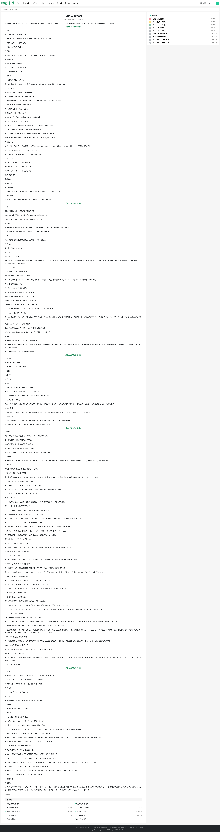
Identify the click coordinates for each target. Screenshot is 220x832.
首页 (18, 3)
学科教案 (59, 3)
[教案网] (7, 3)
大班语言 (8, 794)
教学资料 (76, 3)
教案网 (9, 9)
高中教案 (51, 3)
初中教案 (43, 3)
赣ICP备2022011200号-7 (125, 830)
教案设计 (67, 3)
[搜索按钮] (217, 3)
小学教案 (34, 3)
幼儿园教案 (26, 3)
